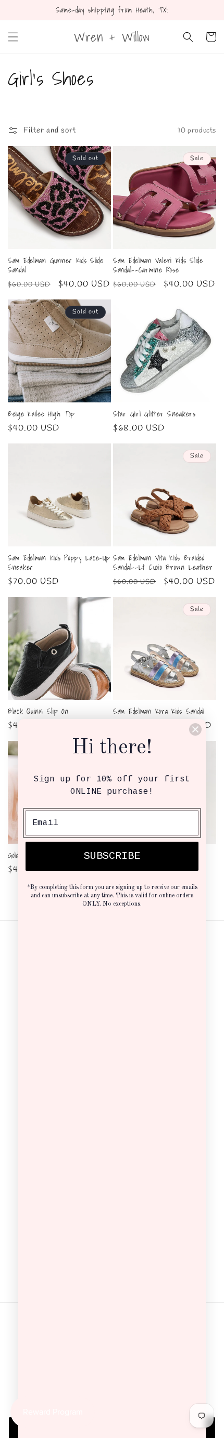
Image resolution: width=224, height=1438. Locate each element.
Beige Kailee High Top (41, 414)
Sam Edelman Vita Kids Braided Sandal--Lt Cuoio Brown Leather (163, 562)
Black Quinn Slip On (38, 711)
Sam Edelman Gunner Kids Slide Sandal (56, 265)
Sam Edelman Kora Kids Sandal (158, 711)
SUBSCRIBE (112, 856)
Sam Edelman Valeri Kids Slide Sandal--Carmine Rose (158, 265)
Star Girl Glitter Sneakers (154, 414)
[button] (13, 36)
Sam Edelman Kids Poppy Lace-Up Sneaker (59, 562)
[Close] (195, 729)
